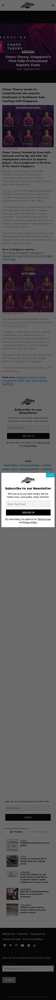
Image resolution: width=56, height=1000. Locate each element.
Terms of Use (44, 519)
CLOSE (50, 475)
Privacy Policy (30, 522)
